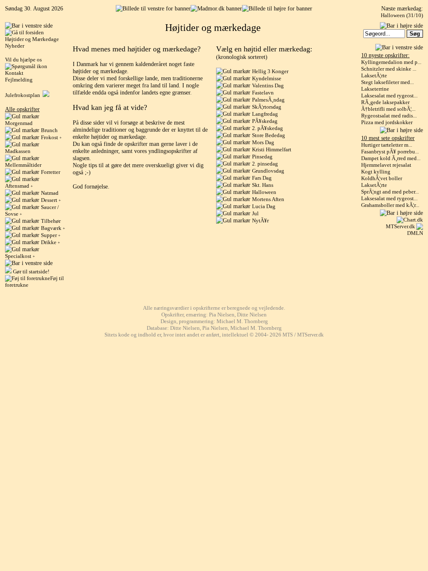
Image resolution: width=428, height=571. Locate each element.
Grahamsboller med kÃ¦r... (390, 205)
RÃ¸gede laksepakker (385, 102)
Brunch (49, 130)
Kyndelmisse (266, 78)
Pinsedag (262, 156)
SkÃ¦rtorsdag (266, 107)
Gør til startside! (30, 271)
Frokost (51, 137)
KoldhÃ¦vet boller (381, 178)
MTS (288, 335)
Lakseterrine (375, 89)
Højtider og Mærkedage (32, 39)
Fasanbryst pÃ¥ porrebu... (390, 151)
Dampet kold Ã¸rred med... (390, 158)
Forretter (50, 172)
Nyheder (14, 46)
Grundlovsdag (268, 171)
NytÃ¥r (260, 220)
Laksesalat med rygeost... (389, 95)
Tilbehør (51, 221)
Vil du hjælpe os (23, 59)
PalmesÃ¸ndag (268, 100)
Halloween (264, 192)
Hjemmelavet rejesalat (386, 165)
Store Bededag (268, 135)
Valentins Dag (268, 85)
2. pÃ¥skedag (267, 128)
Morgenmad (19, 123)
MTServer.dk (400, 226)
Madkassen (18, 151)
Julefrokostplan (24, 95)
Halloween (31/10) (402, 15)
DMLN (415, 233)
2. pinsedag (265, 164)
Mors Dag (263, 142)
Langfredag (265, 114)
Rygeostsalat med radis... (389, 115)
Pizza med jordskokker (387, 122)
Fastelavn (263, 92)
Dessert (51, 200)
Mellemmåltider (23, 165)
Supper (51, 235)
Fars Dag (262, 178)
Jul (255, 213)
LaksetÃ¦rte (374, 75)
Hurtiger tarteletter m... (386, 145)
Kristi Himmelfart (271, 149)
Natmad (50, 193)
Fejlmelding (19, 79)
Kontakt (14, 73)
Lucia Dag (263, 206)
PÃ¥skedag (265, 121)
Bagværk (53, 228)
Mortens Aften (268, 199)
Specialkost (20, 256)
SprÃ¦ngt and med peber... (390, 192)
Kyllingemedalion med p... (391, 62)
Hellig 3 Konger (270, 71)
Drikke (50, 242)
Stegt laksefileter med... (387, 82)
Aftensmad (19, 186)
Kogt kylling (375, 171)
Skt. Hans (262, 185)
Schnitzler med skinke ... (388, 69)
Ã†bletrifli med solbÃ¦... (388, 109)
